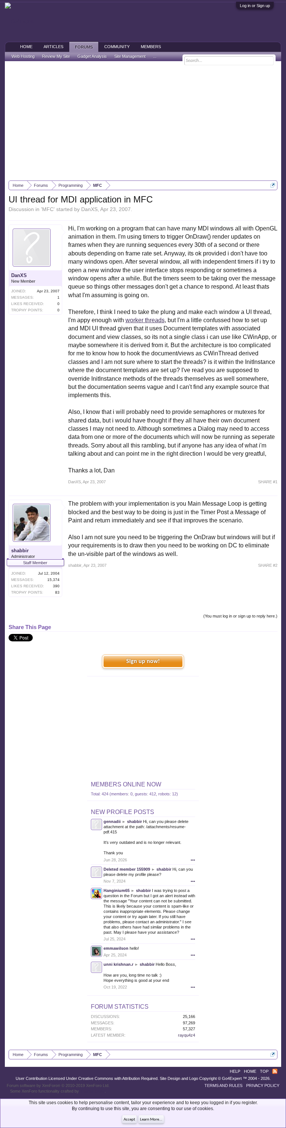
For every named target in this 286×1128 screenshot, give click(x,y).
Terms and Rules (223, 1085)
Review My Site (56, 56)
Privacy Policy (262, 1085)
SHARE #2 (267, 565)
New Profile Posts (122, 812)
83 (57, 592)
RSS (274, 1071)
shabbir (20, 550)
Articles (53, 46)
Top (264, 1071)
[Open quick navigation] (272, 185)
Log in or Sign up (255, 5)
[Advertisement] (143, 121)
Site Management (130, 56)
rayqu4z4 (186, 1035)
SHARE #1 (267, 482)
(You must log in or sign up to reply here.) (240, 616)
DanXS (89, 209)
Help (235, 1071)
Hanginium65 (117, 890)
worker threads (145, 320)
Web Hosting (23, 56)
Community (117, 46)
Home (26, 46)
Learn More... (151, 1120)
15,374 (53, 580)
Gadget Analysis (92, 56)
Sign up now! (143, 661)
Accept (129, 1120)
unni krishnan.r (118, 964)
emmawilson (116, 948)
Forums (84, 47)
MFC (48, 209)
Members (151, 46)
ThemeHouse (92, 1091)
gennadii (112, 821)
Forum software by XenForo (58, 1085)
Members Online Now (126, 784)
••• (193, 860)
